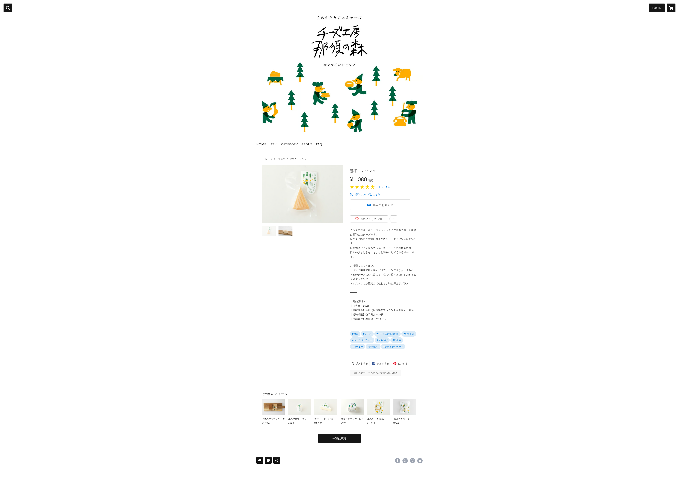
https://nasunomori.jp (420, 460)
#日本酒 (397, 340)
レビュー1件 (383, 187)
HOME (261, 144)
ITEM (274, 144)
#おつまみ (409, 333)
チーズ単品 (279, 159)
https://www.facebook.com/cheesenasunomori (397, 460)
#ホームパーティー (362, 340)
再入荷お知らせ (383, 205)
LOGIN (656, 7)
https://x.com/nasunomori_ (405, 460)
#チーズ (367, 333)
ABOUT (306, 144)
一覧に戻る (339, 438)
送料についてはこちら (367, 194)
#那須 (355, 333)
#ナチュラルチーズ (393, 346)
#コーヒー (357, 346)
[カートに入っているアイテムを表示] (671, 8)
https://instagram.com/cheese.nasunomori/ (412, 460)
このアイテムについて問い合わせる (378, 372)
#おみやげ (382, 340)
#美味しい (373, 346)
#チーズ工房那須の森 (387, 333)
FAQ (319, 144)
